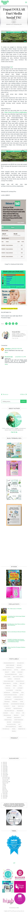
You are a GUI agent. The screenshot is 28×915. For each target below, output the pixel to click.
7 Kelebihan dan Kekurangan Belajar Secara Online (16, 617)
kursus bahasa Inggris (10, 694)
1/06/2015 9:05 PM (16, 348)
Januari (4, 792)
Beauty (7, 672)
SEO (19, 724)
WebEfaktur (21, 728)
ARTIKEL (14, 22)
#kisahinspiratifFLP (9, 663)
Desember (5, 777)
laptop (21, 694)
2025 (4, 762)
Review (9, 722)
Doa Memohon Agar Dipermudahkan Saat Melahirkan (16, 624)
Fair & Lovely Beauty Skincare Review (17, 631)
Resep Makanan (18, 719)
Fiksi (20, 685)
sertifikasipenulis (11, 726)
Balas (6, 352)
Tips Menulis (5, 728)
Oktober (4, 780)
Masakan (14, 701)
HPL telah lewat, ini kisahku (15, 608)
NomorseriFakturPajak (17, 703)
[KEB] (8, 880)
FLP (14, 688)
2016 (4, 774)
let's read (8, 697)
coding (10, 678)
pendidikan (20, 710)
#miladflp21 (20, 663)
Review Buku (17, 722)
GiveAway (20, 688)
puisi (22, 715)
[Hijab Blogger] (8, 904)
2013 (4, 795)
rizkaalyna (8, 348)
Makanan (7, 701)
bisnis (13, 672)
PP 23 (12, 713)
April (3, 788)
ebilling (22, 683)
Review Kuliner (11, 724)
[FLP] (8, 892)
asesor (23, 669)
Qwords (9, 717)
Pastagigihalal (18, 708)
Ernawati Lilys (9, 356)
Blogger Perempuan (11, 674)
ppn (23, 713)
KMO (22, 692)
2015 (4, 776)
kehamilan (7, 692)
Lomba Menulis (18, 699)
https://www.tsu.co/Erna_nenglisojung (15, 112)
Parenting (21, 706)
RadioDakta (17, 717)
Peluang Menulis (9, 710)
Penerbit (5, 713)
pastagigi (8, 708)
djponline (17, 678)
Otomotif (6, 706)
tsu (11, 67)
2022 (4, 766)
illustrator (9, 690)
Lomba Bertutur (18, 697)
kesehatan (16, 692)
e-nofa (15, 683)
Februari (4, 791)
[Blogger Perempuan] (20, 880)
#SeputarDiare (10, 665)
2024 (4, 763)
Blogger (20, 672)
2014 (4, 793)
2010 (4, 798)
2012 (4, 796)
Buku (20, 674)
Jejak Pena (18, 690)
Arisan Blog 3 (10, 667)
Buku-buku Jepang (18, 676)
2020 (4, 769)
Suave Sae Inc (21, 911)
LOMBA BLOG (8, 699)
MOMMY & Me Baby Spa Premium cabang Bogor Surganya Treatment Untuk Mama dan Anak (16, 640)
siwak (20, 726)
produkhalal (7, 715)
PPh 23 (18, 713)
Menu (25, 0)
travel (14, 728)
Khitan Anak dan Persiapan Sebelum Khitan (16, 648)
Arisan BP (19, 667)
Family (15, 685)
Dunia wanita (7, 683)
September (5, 781)
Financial (7, 688)
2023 (4, 765)
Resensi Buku (8, 719)
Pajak (13, 706)
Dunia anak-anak (8, 681)
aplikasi (19, 665)
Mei (3, 787)
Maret (4, 789)
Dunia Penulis (20, 681)
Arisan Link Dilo (7, 669)
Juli (3, 784)
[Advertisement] (14, 547)
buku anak (7, 676)
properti (16, 715)
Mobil (21, 701)
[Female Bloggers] (20, 892)
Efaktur (8, 685)
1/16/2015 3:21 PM (20, 356)
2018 (4, 772)
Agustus (4, 783)
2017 (4, 773)
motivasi (6, 703)
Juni (3, 785)
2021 (4, 767)
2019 (4, 770)
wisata (14, 731)
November (5, 778)
